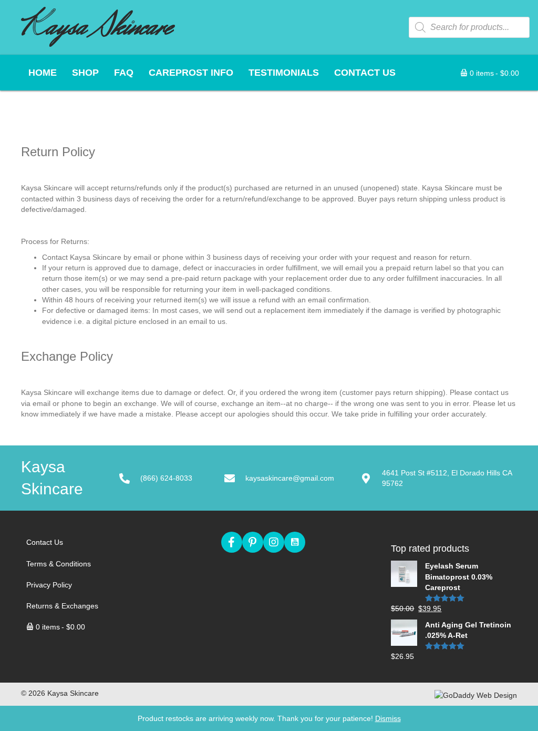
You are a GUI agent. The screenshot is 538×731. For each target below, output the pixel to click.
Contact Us (365, 72)
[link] (78, 542)
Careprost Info (191, 72)
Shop (85, 72)
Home (42, 72)
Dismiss (388, 718)
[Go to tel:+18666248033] (171, 478)
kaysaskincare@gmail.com (289, 478)
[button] (231, 542)
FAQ (123, 72)
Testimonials (284, 72)
